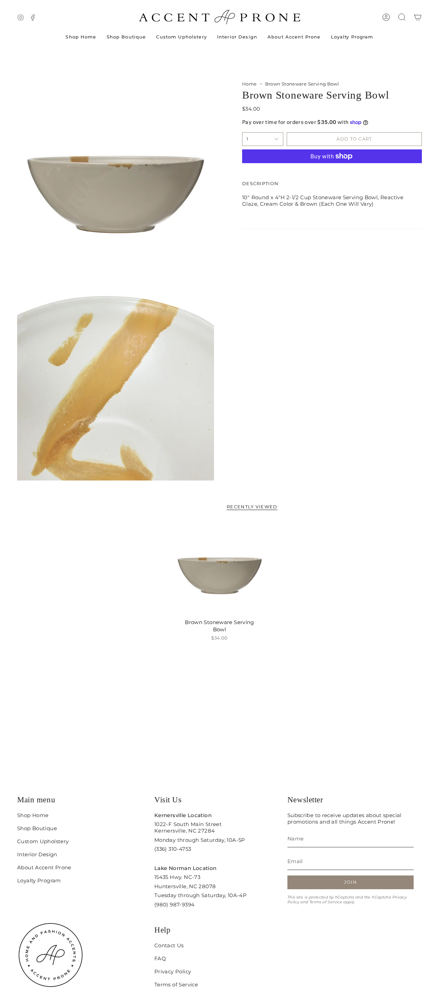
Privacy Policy (172, 971)
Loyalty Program (39, 880)
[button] (402, 17)
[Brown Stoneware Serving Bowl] (219, 568)
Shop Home (32, 815)
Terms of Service (325, 902)
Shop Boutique (37, 828)
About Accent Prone (44, 867)
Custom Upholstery (43, 841)
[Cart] (418, 17)
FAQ (160, 958)
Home (249, 84)
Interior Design (37, 854)
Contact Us (169, 945)
